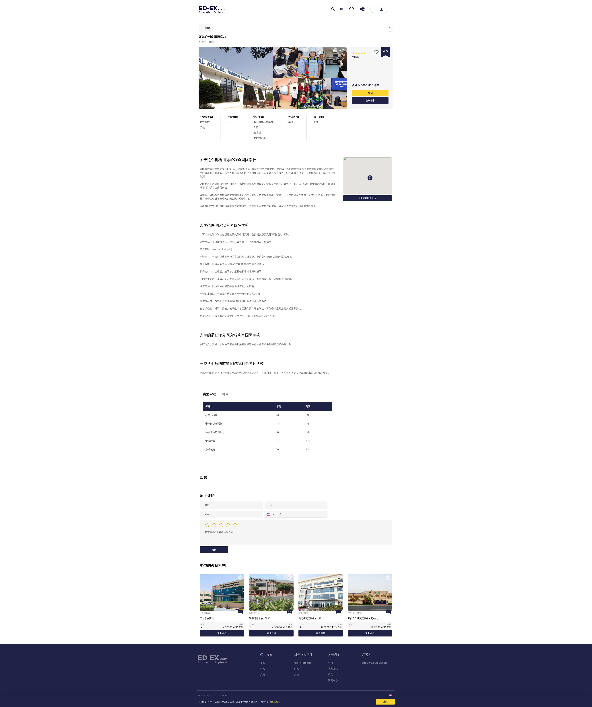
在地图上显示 (369, 198)
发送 (214, 549)
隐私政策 (275, 701)
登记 (370, 92)
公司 (330, 662)
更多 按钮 (222, 633)
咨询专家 (370, 100)
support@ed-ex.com (375, 662)
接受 (385, 701)
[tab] (209, 394)
